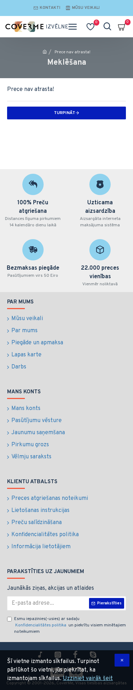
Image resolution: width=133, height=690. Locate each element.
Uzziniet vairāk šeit (88, 678)
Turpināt (64, 113)
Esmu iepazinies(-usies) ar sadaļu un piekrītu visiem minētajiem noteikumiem (70, 625)
